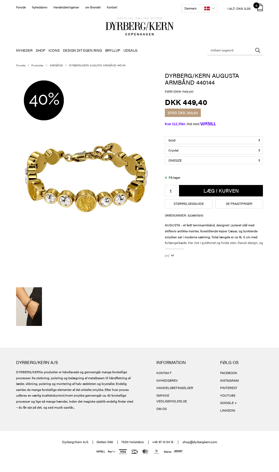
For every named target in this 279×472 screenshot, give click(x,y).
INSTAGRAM (229, 380)
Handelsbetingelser (66, 7)
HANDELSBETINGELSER (174, 387)
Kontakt (112, 7)
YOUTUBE (227, 395)
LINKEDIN (227, 410)
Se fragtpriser (239, 203)
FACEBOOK (228, 372)
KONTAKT (164, 372)
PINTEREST (228, 387)
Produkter (37, 65)
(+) (167, 255)
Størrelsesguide (189, 203)
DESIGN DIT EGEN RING (82, 50)
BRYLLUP (112, 50)
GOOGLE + (228, 402)
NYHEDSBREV (167, 380)
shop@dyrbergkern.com (200, 441)
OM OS (161, 408)
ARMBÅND (56, 65)
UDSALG (130, 50)
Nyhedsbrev (39, 7)
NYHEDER (24, 50)
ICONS (54, 50)
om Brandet (93, 7)
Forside (21, 7)
